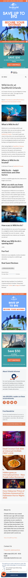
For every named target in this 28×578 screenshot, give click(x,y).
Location (14, 99)
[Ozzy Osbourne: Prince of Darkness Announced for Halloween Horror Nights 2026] (14, 487)
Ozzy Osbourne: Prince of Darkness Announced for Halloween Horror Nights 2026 (13, 494)
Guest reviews (17, 101)
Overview (8, 99)
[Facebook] (4, 402)
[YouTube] (15, 402)
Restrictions (20, 99)
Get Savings (14, 64)
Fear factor (4, 101)
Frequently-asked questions (12, 550)
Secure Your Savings (14, 23)
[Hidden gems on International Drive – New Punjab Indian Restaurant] (14, 469)
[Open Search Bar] (25, 77)
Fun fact (10, 101)
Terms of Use (7, 537)
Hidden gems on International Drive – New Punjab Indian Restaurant (14, 474)
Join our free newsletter (14, 424)
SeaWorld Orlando (7, 134)
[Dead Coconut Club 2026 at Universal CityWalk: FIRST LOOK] (14, 445)
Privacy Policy (13, 537)
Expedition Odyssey (18, 146)
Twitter (10, 285)
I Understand (14, 575)
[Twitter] (11, 402)
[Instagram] (8, 402)
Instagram (17, 285)
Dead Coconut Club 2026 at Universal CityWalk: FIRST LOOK (13, 451)
